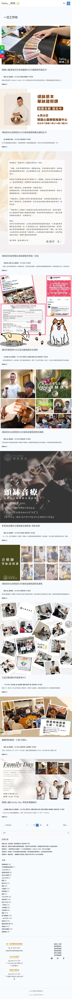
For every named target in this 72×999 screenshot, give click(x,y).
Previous (7, 825)
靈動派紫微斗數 (32, 357)
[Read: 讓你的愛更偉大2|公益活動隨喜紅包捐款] (36, 311)
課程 (5, 77)
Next (65, 825)
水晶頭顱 (28, 747)
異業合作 (25, 357)
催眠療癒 (50, 809)
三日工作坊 (5, 870)
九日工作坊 (5, 878)
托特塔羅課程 (57, 955)
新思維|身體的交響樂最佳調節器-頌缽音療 (21, 525)
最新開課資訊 (57, 946)
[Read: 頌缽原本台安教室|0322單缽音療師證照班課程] (36, 399)
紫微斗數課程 (57, 953)
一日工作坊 (16, 77)
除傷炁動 (4, 891)
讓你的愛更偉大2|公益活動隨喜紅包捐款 (20, 349)
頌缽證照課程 (57, 948)
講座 (3, 886)
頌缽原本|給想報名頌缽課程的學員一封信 (20, 256)
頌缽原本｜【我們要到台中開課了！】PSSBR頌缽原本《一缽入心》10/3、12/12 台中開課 (26, 849)
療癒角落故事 (5, 872)
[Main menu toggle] (68, 3)
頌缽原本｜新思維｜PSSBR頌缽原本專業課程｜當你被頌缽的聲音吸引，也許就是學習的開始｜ (27, 852)
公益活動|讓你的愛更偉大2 (14, 677)
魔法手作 (4, 883)
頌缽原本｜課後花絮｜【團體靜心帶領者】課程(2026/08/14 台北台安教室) (23, 854)
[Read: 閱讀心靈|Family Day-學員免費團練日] (36, 779)
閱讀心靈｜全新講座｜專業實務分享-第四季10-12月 (16, 844)
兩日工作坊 (5, 902)
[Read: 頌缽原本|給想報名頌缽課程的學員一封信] (36, 202)
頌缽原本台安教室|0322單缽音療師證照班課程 (22, 432)
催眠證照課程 (57, 951)
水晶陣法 (4, 889)
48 (47, 825)
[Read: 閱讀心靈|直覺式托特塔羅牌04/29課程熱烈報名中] (36, 45)
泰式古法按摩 (5, 875)
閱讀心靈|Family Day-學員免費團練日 (19, 802)
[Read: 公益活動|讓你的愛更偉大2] (36, 638)
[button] (64, 3)
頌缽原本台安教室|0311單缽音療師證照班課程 (22, 583)
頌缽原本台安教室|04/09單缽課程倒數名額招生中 (24, 132)
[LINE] (52, 958)
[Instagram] (57, 958)
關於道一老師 (57, 944)
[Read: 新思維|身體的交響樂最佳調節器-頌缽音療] (36, 487)
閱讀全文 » (5, 84)
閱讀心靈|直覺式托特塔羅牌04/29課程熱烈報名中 (24, 69)
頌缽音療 (22, 139)
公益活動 (6, 357)
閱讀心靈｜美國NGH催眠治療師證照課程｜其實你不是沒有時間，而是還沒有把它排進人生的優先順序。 (30, 846)
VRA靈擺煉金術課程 (7, 867)
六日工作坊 (5, 897)
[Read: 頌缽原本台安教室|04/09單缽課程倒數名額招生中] (36, 109)
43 (40, 825)
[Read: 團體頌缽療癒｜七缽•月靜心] (36, 717)
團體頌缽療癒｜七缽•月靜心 (14, 740)
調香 (3, 894)
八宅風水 (4, 905)
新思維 (22, 533)
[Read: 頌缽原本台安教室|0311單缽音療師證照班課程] (36, 563)
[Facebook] (63, 958)
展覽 (3, 880)
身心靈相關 (10, 77)
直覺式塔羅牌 (24, 77)
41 (34, 825)
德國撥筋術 (5, 864)
